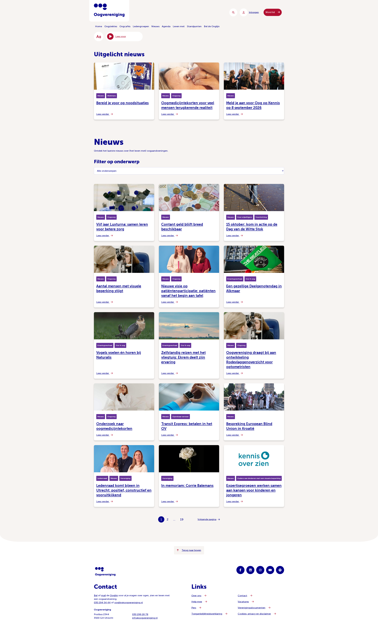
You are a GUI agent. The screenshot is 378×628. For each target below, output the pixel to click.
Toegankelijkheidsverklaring (206, 613)
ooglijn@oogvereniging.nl (128, 602)
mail (103, 595)
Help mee (196, 601)
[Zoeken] (233, 12)
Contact (242, 595)
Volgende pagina (207, 519)
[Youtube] (270, 570)
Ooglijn (114, 595)
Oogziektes (110, 26)
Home (98, 26)
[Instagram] (260, 570)
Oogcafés (124, 26)
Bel (95, 595)
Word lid (270, 12)
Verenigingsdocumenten (251, 607)
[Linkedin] (250, 570)
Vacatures (243, 601)
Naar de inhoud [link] (153, 12)
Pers (193, 607)
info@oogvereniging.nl (145, 617)
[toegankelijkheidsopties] (98, 36)
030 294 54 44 (102, 602)
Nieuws (155, 26)
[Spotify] (280, 570)
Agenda (166, 26)
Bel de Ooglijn (212, 26)
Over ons (196, 595)
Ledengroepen (141, 26)
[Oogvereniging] (105, 571)
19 (181, 519)
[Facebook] (240, 570)
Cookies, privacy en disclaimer (254, 613)
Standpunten (194, 26)
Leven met (179, 26)
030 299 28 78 (140, 614)
